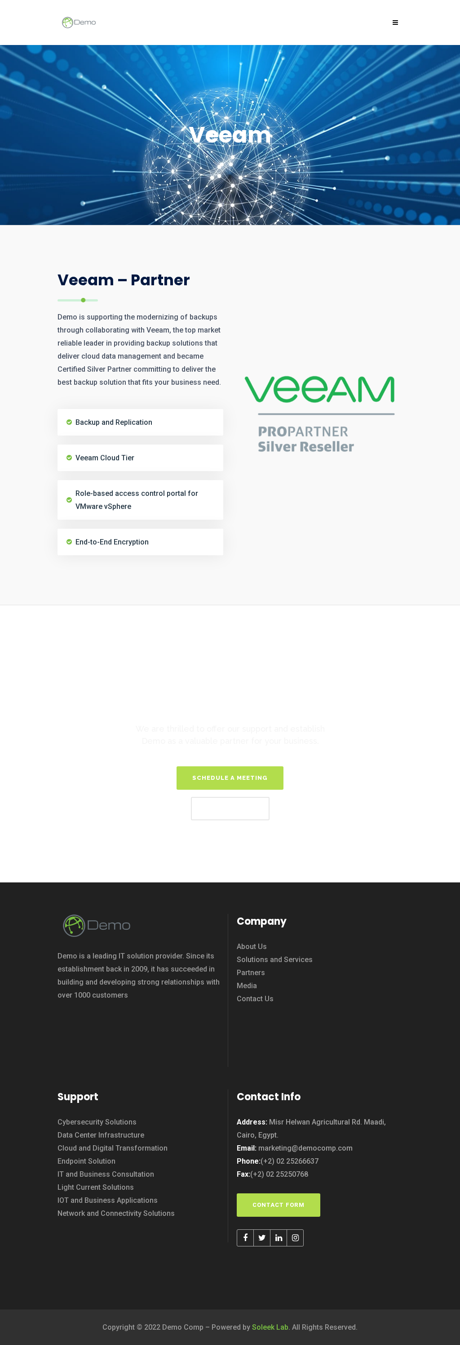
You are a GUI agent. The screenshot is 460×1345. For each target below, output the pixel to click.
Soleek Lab (270, 1327)
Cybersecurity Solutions (97, 1122)
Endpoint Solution (86, 1161)
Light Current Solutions (96, 1187)
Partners (251, 972)
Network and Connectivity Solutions (116, 1213)
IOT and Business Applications (108, 1200)
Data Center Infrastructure (101, 1135)
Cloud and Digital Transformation (113, 1148)
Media (247, 985)
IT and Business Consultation (106, 1174)
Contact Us (255, 998)
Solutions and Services (275, 959)
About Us (252, 946)
